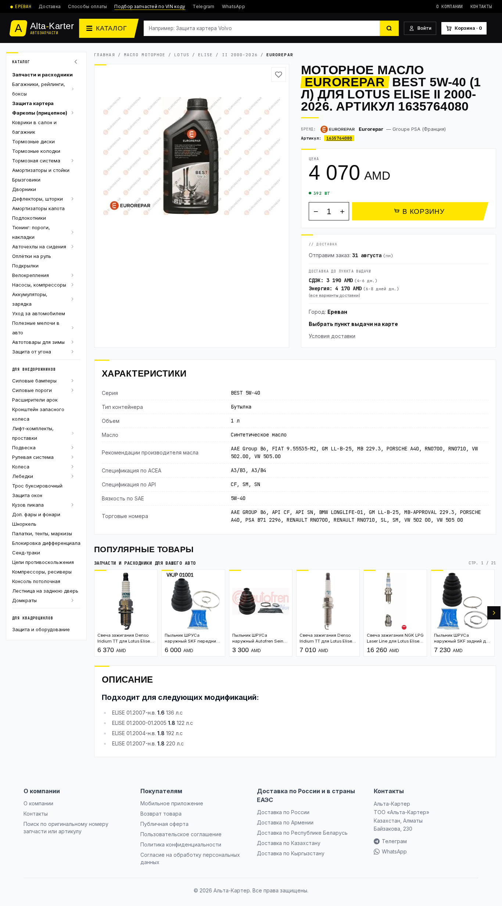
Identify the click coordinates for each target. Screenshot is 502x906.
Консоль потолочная (36, 581)
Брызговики (26, 180)
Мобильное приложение (171, 803)
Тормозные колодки (36, 151)
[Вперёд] (494, 612)
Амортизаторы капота (38, 208)
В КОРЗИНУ (423, 211)
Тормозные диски (33, 141)
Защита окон (27, 495)
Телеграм (394, 841)
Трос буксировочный (37, 486)
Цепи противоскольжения (43, 562)
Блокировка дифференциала (46, 543)
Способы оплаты (87, 6)
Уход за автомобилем (38, 313)
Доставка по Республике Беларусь (302, 833)
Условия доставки (332, 336)
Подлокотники (29, 218)
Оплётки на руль (31, 256)
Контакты (481, 7)
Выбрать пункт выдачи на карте (353, 324)
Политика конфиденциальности (180, 844)
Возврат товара (161, 813)
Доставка (50, 6)
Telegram (203, 6)
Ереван (337, 312)
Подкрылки (25, 266)
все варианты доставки (334, 295)
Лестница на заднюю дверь (45, 591)
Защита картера (33, 103)
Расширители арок (35, 400)
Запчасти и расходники (42, 75)
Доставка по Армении (285, 822)
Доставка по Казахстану (288, 843)
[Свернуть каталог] (76, 61)
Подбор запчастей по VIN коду (149, 6)
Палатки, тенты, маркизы (42, 533)
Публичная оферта (164, 824)
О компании (449, 7)
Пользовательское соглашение (181, 834)
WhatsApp (233, 6)
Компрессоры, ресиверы (42, 572)
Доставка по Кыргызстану (290, 853)
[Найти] (389, 28)
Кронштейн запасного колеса (38, 414)
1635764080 (339, 138)
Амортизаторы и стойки (40, 170)
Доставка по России (283, 812)
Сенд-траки (26, 553)
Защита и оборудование (41, 629)
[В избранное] (278, 74)
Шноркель (24, 524)
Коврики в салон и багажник (34, 127)
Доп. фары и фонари (36, 514)
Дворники (24, 189)
